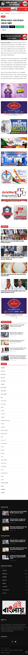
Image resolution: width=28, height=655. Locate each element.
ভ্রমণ (2, 397)
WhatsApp (20, 27)
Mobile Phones (4, 433)
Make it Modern (4, 430)
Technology (3, 466)
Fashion (2, 410)
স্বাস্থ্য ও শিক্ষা (3, 391)
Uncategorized (4, 473)
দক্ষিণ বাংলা (3, 374)
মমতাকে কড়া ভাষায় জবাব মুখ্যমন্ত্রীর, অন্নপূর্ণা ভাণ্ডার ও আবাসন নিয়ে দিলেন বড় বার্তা (18, 348)
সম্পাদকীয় (3, 493)
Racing (2, 447)
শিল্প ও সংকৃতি (3, 387)
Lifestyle (3, 427)
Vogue (2, 479)
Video (2, 476)
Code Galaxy (7, 648)
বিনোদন (2, 486)
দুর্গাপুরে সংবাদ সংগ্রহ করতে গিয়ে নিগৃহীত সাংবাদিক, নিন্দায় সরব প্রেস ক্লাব (17, 325)
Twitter (12, 27)
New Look (3, 440)
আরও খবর (8, 653)
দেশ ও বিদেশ (3, 381)
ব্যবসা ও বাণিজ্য (4, 394)
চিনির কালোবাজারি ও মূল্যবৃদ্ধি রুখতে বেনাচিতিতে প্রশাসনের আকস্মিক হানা (16, 333)
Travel (2, 470)
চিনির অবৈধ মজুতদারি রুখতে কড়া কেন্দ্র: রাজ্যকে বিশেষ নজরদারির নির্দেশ (17, 341)
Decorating (3, 404)
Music (2, 437)
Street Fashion (4, 460)
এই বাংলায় (7, 13)
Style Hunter (3, 463)
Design (2, 407)
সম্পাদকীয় (3, 368)
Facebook (5, 27)
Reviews (2, 453)
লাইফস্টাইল (3, 489)
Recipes (2, 450)
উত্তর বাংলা (3, 378)
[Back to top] (26, 652)
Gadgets (3, 417)
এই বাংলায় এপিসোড (4, 483)
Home (2, 13)
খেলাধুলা (2, 384)
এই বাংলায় (10, 650)
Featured (3, 414)
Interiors (2, 424)
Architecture (3, 401)
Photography (4, 443)
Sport (2, 456)
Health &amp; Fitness (5, 420)
